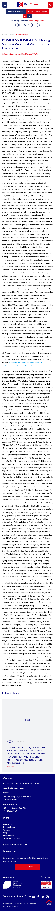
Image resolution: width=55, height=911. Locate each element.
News (11, 35)
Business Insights (23, 35)
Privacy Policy (8, 836)
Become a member (15, 11)
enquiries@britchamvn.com (13, 788)
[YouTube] (34, 25)
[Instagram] (20, 25)
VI (29, 16)
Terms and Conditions (11, 838)
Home (4, 35)
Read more (10, 766)
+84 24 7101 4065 (10, 799)
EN (25, 16)
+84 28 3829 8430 (10, 811)
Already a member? (37, 11)
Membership (8, 824)
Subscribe (27, 867)
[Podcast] (39, 25)
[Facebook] (16, 25)
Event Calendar (9, 827)
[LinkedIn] (25, 25)
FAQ (5, 833)
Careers (6, 830)
